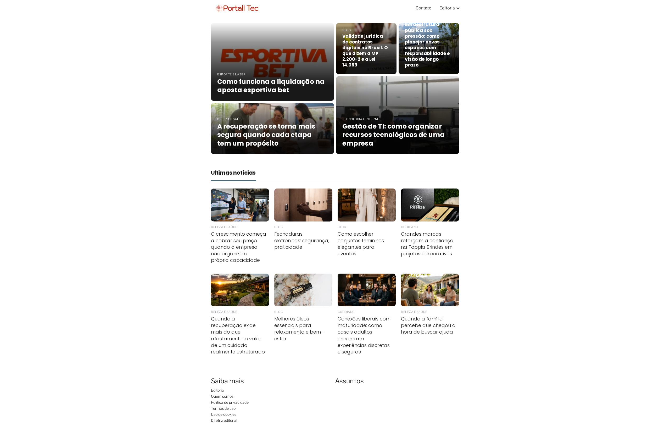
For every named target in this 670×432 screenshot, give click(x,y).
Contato (424, 7)
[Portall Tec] (237, 7)
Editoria (447, 7)
